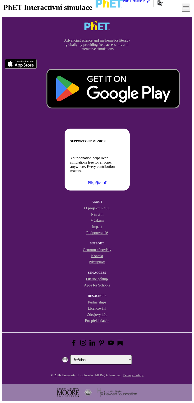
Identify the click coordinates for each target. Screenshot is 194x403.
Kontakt (97, 256)
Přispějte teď (97, 183)
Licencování (97, 308)
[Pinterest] (101, 342)
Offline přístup (97, 279)
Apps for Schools (97, 285)
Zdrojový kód (97, 314)
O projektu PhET (97, 208)
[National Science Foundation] (88, 392)
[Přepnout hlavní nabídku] (186, 7)
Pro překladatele (97, 321)
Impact (97, 227)
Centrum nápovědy (97, 250)
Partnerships (97, 302)
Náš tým (97, 214)
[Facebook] (74, 342)
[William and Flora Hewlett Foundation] (117, 392)
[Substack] (120, 342)
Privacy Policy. (133, 375)
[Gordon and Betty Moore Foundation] (68, 392)
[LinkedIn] (92, 342)
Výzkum (97, 220)
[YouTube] (111, 342)
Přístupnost (97, 262)
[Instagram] (83, 342)
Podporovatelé (97, 233)
